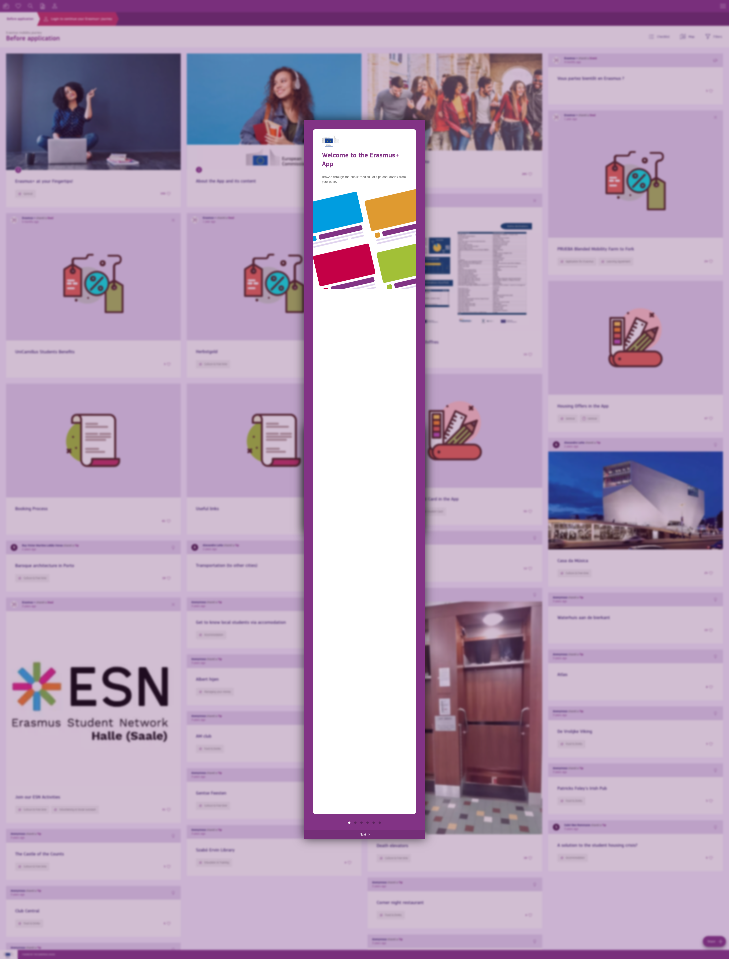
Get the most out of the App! (380, 822)
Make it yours (367, 822)
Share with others (361, 822)
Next (363, 834)
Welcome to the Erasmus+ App (349, 822)
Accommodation (373, 822)
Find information (355, 822)
